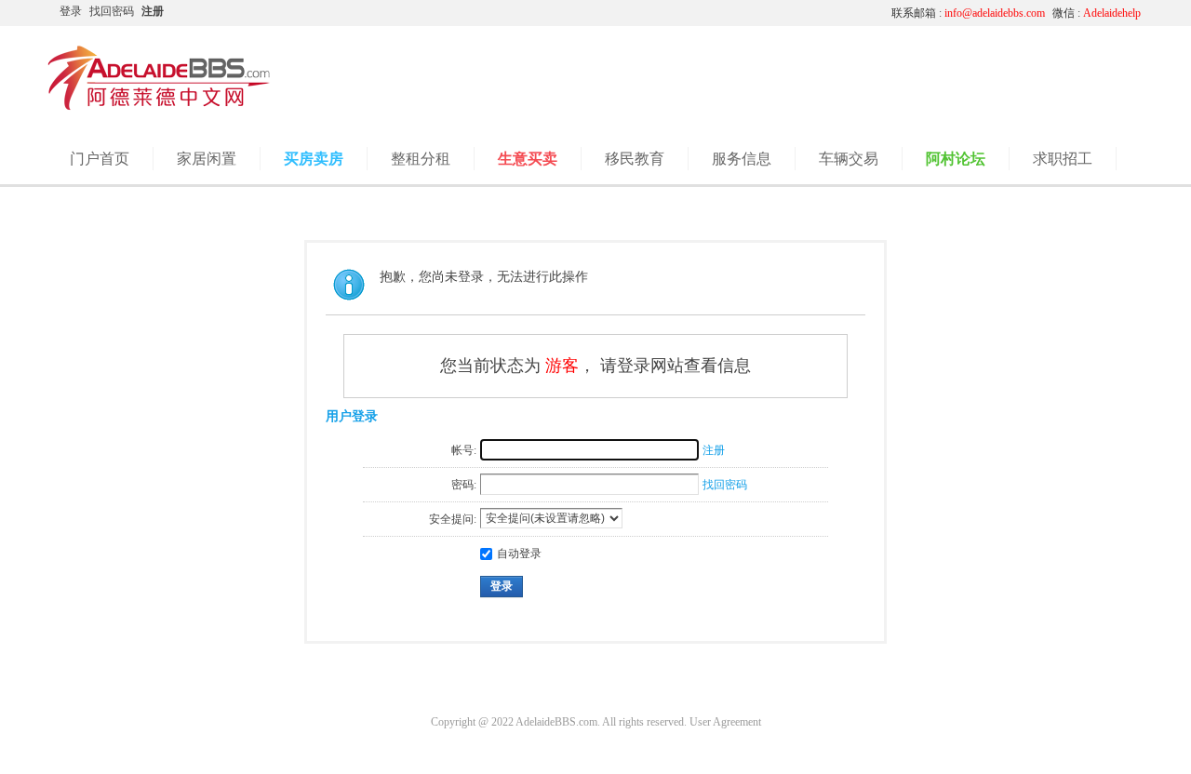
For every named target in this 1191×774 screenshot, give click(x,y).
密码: (463, 484)
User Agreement (725, 721)
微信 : (1096, 13)
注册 (152, 11)
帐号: (463, 450)
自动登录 (519, 553)
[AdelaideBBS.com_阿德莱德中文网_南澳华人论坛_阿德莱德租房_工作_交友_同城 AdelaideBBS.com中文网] (159, 106)
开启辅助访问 (702, 13)
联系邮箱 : (968, 13)
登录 (71, 11)
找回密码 (111, 11)
